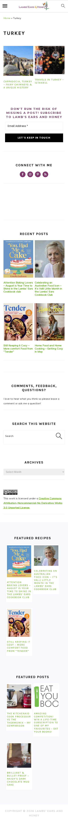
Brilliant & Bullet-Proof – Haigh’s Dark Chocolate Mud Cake (18, 778)
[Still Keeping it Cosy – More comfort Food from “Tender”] (18, 322)
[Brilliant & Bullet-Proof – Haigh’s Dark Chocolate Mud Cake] (19, 755)
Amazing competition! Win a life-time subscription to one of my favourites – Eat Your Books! (46, 722)
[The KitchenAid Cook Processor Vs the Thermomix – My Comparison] (19, 696)
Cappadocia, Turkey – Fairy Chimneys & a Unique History (17, 84)
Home (7, 18)
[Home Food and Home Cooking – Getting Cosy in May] (50, 322)
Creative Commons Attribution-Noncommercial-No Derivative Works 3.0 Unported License (32, 503)
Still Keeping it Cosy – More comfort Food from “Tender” (18, 348)
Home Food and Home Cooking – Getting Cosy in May (49, 348)
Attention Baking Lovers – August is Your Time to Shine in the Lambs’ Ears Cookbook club (18, 287)
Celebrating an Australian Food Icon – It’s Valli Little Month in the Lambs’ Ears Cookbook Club (48, 288)
